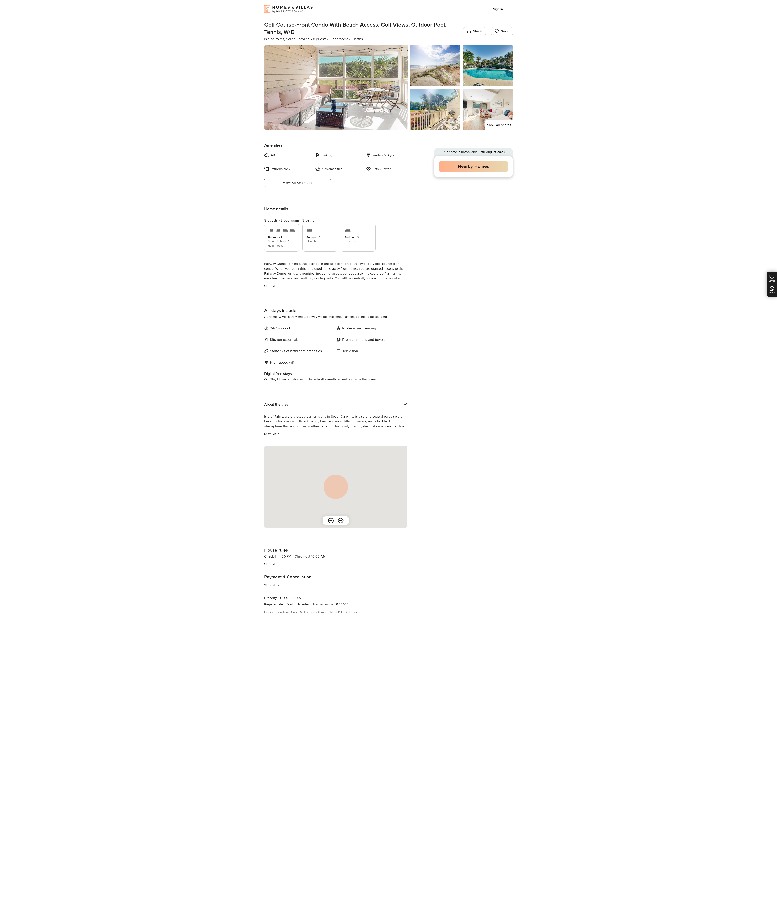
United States (299, 612)
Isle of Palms (338, 612)
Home (268, 612)
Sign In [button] (498, 9)
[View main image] (336, 87)
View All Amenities (297, 183)
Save (505, 31)
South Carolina (319, 612)
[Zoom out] (340, 520)
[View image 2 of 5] (435, 65)
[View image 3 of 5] (488, 65)
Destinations (281, 612)
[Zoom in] (331, 520)
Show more (272, 286)
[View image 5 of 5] (488, 109)
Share (477, 31)
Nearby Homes (473, 166)
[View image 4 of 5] (435, 109)
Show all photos (499, 125)
